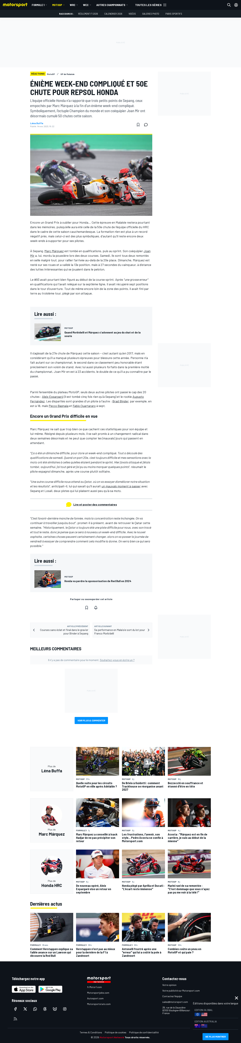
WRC (72, 5)
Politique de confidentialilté (144, 1032)
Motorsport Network (112, 1037)
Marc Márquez (54, 251)
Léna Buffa (36, 123)
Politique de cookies (115, 1032)
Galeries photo (150, 13)
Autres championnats (110, 5)
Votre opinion (169, 984)
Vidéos (132, 13)
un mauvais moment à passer (121, 486)
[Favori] (138, 124)
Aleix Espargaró (52, 397)
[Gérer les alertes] (95, 607)
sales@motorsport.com (175, 1001)
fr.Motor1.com (94, 987)
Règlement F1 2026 (88, 13)
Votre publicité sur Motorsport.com (181, 990)
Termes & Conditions (91, 1032)
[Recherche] (229, 4)
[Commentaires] (147, 124)
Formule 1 (38, 5)
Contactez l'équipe (172, 996)
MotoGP (57, 5)
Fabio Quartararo (84, 406)
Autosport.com (95, 998)
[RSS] (15, 1018)
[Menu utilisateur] (236, 4)
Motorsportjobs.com (98, 992)
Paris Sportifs (173, 13)
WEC (86, 5)
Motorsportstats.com (99, 1003)
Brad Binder (120, 401)
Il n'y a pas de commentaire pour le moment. (91, 660)
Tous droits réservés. (137, 1037)
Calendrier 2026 (113, 13)
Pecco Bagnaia (58, 406)
